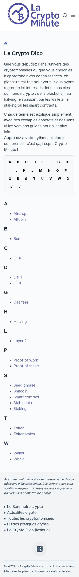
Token (18, 428)
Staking (20, 408)
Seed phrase (24, 385)
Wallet (18, 453)
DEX (17, 283)
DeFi (17, 277)
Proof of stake (26, 366)
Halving (20, 321)
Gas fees (21, 302)
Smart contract (26, 397)
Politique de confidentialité (50, 571)
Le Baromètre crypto (25, 506)
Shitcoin (20, 391)
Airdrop (20, 213)
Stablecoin (22, 402)
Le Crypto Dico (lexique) (28, 530)
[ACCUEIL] (5, 43)
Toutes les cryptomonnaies (30, 518)
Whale (18, 459)
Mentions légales (16, 571)
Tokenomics (24, 434)
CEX (17, 258)
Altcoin (19, 219)
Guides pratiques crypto (28, 524)
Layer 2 (20, 341)
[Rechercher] (65, 15)
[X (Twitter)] (39, 548)
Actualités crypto (22, 512)
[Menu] (73, 15)
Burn (17, 238)
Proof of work (25, 360)
